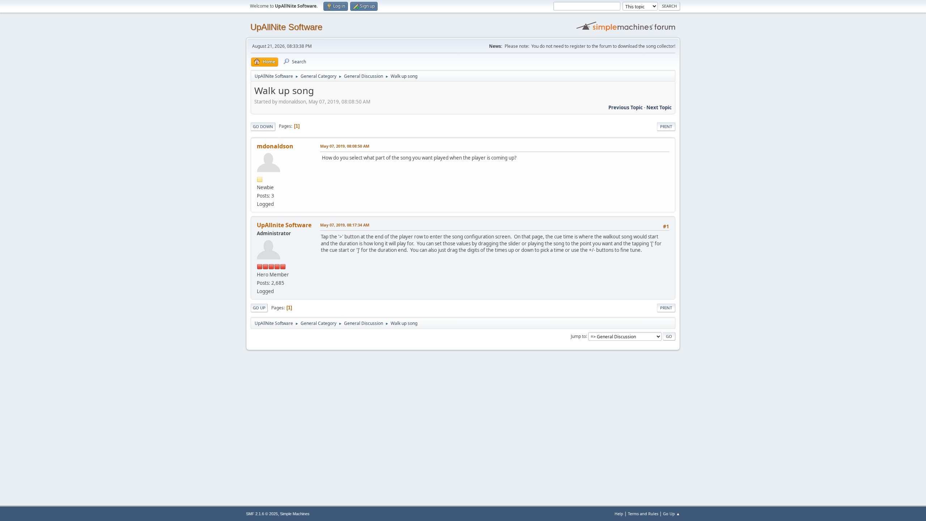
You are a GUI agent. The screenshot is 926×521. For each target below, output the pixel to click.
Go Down (263, 126)
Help (619, 513)
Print (666, 126)
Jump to (578, 336)
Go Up (259, 307)
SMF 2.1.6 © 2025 (262, 514)
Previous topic (625, 107)
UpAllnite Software (284, 225)
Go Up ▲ (671, 513)
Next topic (659, 107)
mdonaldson (275, 146)
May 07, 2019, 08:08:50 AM (344, 146)
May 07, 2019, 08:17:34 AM (344, 225)
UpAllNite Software (286, 27)
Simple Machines (295, 514)
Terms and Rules (643, 513)
